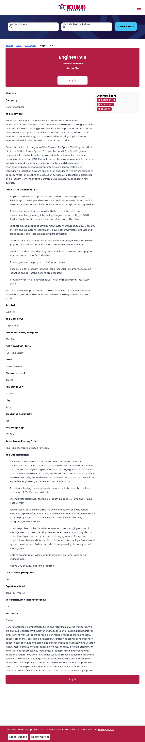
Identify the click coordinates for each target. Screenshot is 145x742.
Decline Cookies (40, 736)
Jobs (19, 45)
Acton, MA (30, 45)
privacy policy (106, 729)
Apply (72, 80)
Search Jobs (126, 26)
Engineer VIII (46, 45)
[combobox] (33, 26)
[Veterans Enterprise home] (73, 7)
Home (9, 45)
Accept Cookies (18, 736)
